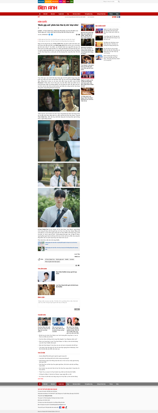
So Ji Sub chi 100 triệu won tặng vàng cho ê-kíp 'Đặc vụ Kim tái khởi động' (58, 376)
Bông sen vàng (55, 1)
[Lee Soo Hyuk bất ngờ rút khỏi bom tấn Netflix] (46, 289)
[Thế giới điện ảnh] (47, 7)
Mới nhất (45, 14)
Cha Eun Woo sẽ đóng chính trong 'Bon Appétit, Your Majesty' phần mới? (58, 339)
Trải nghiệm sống (88, 14)
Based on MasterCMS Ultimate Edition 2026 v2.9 (49, 411)
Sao (68, 14)
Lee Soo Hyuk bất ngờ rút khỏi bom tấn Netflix (71, 17)
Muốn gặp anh (60, 259)
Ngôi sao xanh (41, 1)
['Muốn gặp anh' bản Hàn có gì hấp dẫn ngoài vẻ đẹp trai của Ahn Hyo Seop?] (41, 244)
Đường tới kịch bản (101, 14)
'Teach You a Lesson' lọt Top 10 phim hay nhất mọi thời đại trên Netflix (57, 372)
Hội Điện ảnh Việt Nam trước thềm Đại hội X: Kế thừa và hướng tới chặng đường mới (111, 44)
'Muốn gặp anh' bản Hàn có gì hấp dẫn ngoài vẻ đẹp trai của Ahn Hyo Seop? (57, 39)
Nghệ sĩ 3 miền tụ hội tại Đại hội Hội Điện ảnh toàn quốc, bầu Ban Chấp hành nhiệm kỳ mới (87, 83)
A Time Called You (50, 259)
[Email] (79, 34)
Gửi (77, 309)
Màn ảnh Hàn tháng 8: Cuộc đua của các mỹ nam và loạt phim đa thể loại (58, 345)
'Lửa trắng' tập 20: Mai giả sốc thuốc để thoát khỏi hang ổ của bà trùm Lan (112, 38)
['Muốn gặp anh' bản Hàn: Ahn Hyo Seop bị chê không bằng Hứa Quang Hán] (41, 249)
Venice (71, 1)
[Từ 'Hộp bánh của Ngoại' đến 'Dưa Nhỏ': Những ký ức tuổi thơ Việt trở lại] (87, 91)
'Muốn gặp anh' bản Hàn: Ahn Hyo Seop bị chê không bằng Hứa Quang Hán (57, 41)
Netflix (66, 259)
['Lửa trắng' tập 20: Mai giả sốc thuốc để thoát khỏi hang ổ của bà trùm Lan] (99, 38)
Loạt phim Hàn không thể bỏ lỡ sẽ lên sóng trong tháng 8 (54, 358)
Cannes (67, 1)
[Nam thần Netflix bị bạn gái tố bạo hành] (46, 276)
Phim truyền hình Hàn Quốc (52, 261)
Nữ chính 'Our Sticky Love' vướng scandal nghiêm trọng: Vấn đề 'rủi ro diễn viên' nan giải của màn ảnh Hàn (73, 330)
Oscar (64, 1)
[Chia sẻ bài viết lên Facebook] (49, 34)
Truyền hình (61, 14)
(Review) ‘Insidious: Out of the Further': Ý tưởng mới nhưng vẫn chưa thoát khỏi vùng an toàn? (87, 50)
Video (117, 14)
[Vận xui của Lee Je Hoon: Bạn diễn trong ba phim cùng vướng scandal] (58, 321)
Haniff (60, 1)
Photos (111, 14)
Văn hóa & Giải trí (76, 14)
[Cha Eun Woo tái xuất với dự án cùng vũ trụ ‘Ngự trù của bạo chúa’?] (44, 321)
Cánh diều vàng (48, 1)
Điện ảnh (53, 14)
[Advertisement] (90, 7)
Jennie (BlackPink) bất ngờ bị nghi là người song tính (53, 356)
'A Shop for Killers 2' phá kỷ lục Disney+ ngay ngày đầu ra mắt (55, 374)
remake (72, 259)
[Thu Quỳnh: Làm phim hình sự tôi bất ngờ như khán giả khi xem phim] (87, 59)
